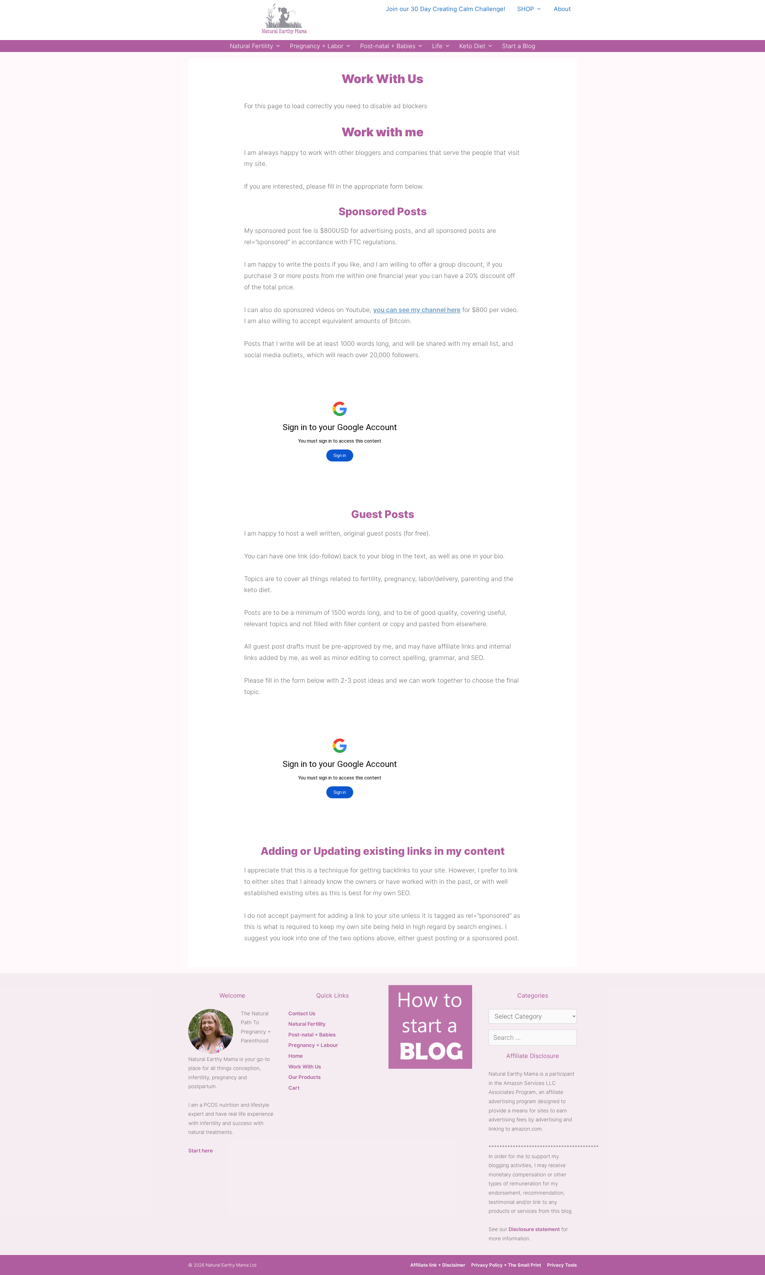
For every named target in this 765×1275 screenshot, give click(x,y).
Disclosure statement (534, 1229)
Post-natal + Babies (387, 46)
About (562, 9)
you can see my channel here (416, 310)
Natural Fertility (251, 46)
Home (295, 1056)
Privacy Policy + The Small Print (506, 1265)
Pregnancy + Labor (316, 46)
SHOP (525, 9)
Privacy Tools (562, 1265)
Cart (293, 1088)
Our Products (304, 1077)
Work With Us (304, 1067)
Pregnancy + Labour (313, 1045)
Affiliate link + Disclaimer (437, 1265)
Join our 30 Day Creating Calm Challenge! (445, 9)
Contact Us (301, 1013)
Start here (200, 1151)
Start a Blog (518, 46)
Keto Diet (472, 46)
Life (437, 46)
